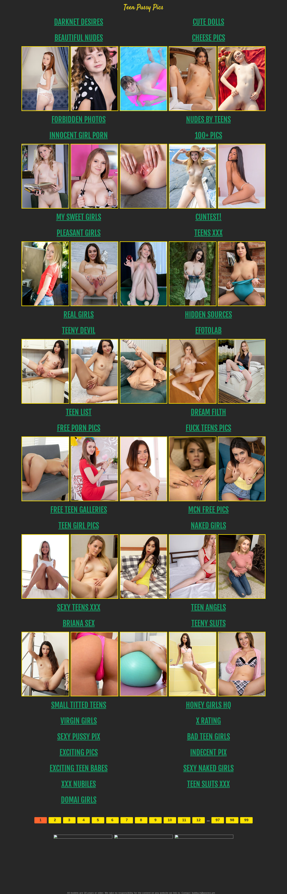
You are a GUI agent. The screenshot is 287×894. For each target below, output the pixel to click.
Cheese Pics (208, 38)
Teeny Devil (78, 330)
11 (184, 820)
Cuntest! (208, 217)
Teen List (79, 412)
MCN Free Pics (208, 510)
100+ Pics (208, 135)
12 (198, 820)
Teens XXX (208, 233)
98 (232, 820)
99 (246, 820)
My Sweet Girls (78, 217)
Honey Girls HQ (208, 705)
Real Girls (78, 314)
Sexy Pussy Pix (78, 736)
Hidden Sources (208, 314)
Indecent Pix (208, 752)
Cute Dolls (208, 22)
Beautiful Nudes (78, 38)
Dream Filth (208, 412)
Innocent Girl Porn (78, 135)
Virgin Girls (79, 721)
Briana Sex (79, 623)
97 (218, 820)
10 (170, 820)
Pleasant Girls (79, 233)
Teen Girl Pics (78, 525)
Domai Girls (78, 800)
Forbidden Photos (79, 119)
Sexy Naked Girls (208, 768)
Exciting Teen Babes (79, 768)
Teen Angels (208, 607)
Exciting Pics (79, 752)
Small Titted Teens (78, 705)
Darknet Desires (78, 22)
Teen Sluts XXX (208, 784)
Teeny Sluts (208, 623)
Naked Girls (208, 525)
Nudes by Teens (208, 119)
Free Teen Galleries (78, 510)
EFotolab (208, 330)
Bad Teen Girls (208, 736)
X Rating (208, 721)
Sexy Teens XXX (78, 607)
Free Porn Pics (78, 428)
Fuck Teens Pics (208, 428)
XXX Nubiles (78, 784)
